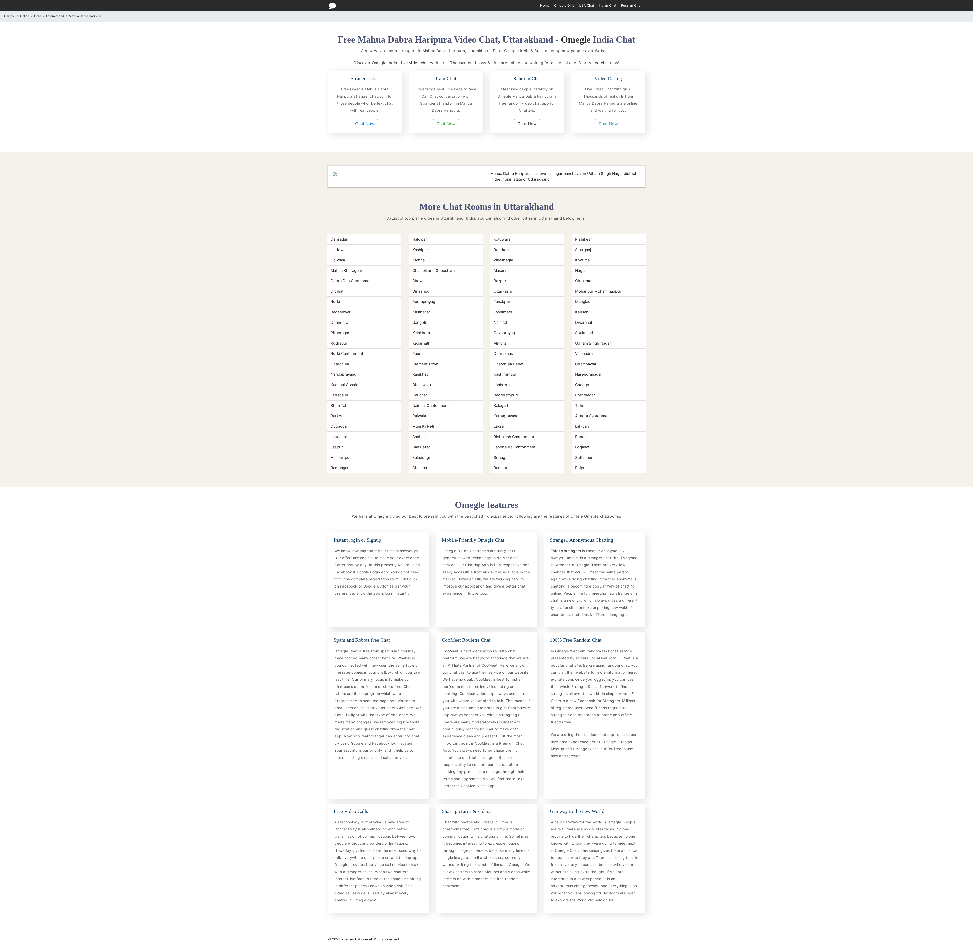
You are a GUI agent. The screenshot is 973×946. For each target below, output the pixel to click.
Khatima (582, 260)
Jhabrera (502, 384)
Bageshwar (341, 312)
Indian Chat (607, 5)
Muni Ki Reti (423, 426)
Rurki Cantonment (347, 353)
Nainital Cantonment (430, 405)
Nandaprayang (344, 374)
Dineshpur (421, 291)
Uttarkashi (503, 291)
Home (545, 5)
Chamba (419, 467)
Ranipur (501, 467)
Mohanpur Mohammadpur (598, 291)
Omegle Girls (564, 5)
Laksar (499, 426)
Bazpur (500, 280)
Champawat (585, 364)
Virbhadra (584, 353)
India (37, 16)
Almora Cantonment (593, 415)
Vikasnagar (503, 260)
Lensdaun (339, 395)
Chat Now (365, 123)
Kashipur (420, 249)
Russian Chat (631, 5)
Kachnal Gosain (344, 384)
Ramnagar (340, 467)
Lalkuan (582, 426)
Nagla (580, 270)
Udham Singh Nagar (593, 343)
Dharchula (340, 364)
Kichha (418, 260)
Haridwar (339, 249)
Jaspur (337, 447)
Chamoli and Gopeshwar (434, 270)
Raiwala (419, 415)
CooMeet (451, 651)
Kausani (582, 312)
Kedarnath (421, 343)
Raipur (581, 467)
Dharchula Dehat (508, 364)
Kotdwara (502, 239)
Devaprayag (504, 332)
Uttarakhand (55, 16)
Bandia (581, 436)
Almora (500, 343)
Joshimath (503, 312)
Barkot (336, 415)
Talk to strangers (566, 550)
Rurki (335, 301)
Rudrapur (339, 343)
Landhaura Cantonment (514, 447)
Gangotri (420, 322)
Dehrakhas (503, 353)
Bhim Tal (338, 405)
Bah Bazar (421, 447)
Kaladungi (421, 457)
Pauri (417, 353)
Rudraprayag (423, 301)
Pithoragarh (341, 332)
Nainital (500, 322)
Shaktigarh (584, 332)
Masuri (500, 270)
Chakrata (583, 280)
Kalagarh (501, 405)
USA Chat (586, 5)
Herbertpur (341, 457)
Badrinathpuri (506, 395)
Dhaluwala (421, 384)
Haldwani (420, 239)
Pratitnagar (585, 395)
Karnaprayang (506, 415)
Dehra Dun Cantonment (352, 280)
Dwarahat (583, 322)
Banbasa (419, 436)
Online (24, 16)
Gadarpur (583, 384)
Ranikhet (420, 374)
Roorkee (501, 249)
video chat (419, 62)
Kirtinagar (421, 312)
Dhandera (339, 322)
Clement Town (425, 364)
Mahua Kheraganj (346, 270)
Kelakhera (421, 332)
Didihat (337, 291)
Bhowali (419, 280)
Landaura (339, 436)
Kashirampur (505, 374)
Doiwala (338, 260)
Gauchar (419, 395)
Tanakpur (502, 301)
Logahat (582, 447)
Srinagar (501, 457)
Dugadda (339, 426)
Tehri (580, 405)
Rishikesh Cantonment (514, 436)
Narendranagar (588, 374)
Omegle (9, 16)
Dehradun (339, 239)
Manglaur (583, 301)
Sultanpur (584, 457)
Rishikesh (584, 239)
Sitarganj (583, 249)
